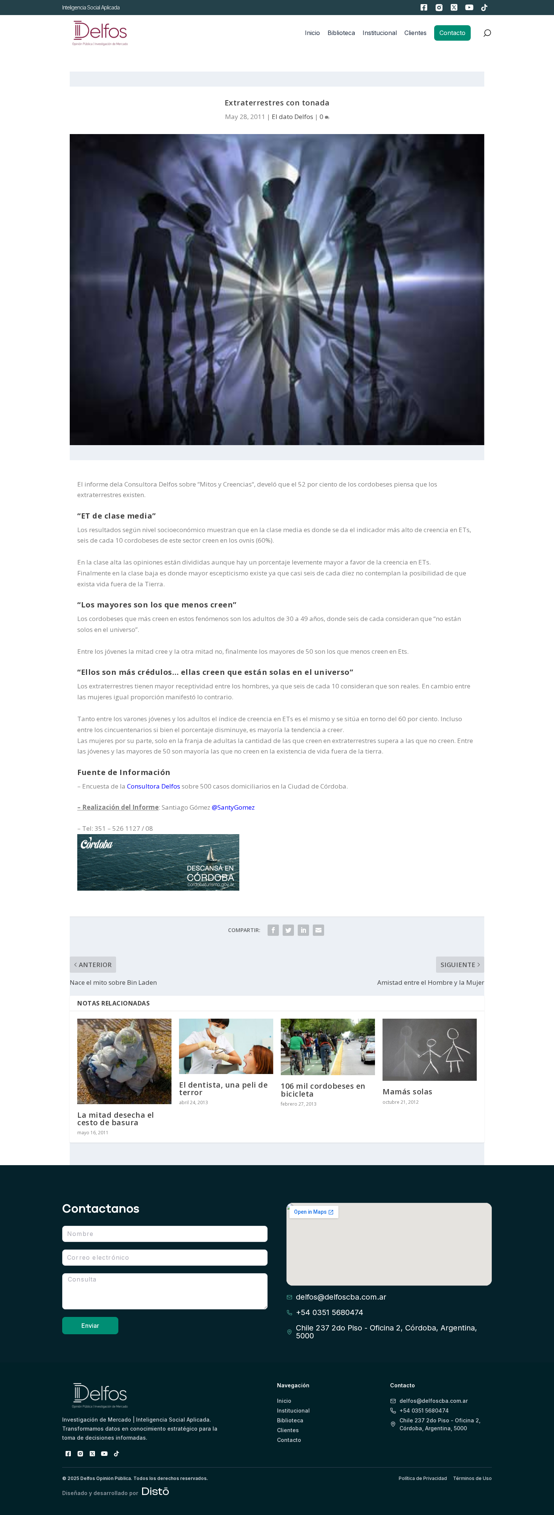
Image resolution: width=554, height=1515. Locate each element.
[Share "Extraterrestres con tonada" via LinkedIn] (303, 930)
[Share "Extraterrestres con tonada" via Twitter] (288, 930)
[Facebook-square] (424, 7)
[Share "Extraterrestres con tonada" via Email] (318, 930)
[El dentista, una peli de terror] (226, 1046)
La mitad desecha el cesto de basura (115, 1118)
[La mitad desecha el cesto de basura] (124, 1061)
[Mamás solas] (430, 1050)
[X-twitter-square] (454, 7)
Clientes (415, 33)
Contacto (452, 33)
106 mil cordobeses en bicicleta (323, 1089)
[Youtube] (469, 7)
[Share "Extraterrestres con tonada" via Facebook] (273, 930)
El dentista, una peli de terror (223, 1088)
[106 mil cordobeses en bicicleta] (328, 1047)
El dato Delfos (292, 116)
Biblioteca (341, 33)
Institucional (380, 33)
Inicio (312, 33)
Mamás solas (408, 1091)
